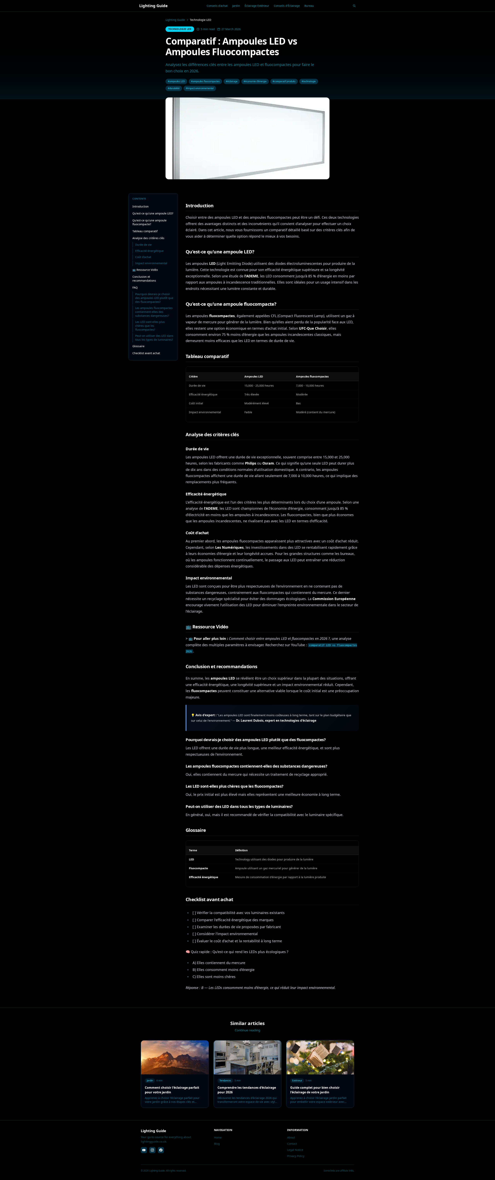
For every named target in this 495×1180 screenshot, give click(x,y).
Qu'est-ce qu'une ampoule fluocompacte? (149, 222)
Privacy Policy (295, 1156)
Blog (217, 1143)
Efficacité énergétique (149, 251)
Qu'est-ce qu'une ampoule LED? (152, 213)
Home (218, 1137)
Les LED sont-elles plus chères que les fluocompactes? (150, 325)
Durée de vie (143, 244)
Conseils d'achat (217, 6)
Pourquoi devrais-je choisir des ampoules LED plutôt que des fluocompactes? (154, 298)
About (291, 1137)
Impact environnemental (151, 263)
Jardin (236, 6)
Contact (292, 1143)
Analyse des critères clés (148, 238)
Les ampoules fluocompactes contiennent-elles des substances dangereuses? (153, 311)
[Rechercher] (354, 5)
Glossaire (138, 346)
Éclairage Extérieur (257, 6)
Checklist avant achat (146, 353)
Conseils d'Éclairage (287, 6)
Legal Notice (295, 1150)
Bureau (309, 6)
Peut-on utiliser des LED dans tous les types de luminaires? (154, 337)
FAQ (135, 287)
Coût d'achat (143, 257)
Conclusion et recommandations (144, 278)
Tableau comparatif (145, 231)
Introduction (140, 206)
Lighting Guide (175, 20)
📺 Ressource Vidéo (145, 270)
